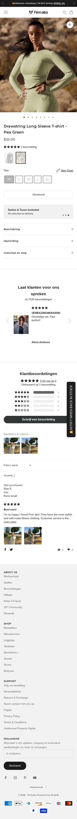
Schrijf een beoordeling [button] (38, 419)
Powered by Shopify (48, 795)
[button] (12, 146)
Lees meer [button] (10, 521)
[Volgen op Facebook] (5, 778)
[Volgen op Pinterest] (25, 778)
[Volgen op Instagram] (15, 778)
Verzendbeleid (12, 691)
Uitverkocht (38, 194)
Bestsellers (10, 627)
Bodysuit (9, 670)
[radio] (9, 158)
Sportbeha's (11, 652)
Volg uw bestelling (14, 685)
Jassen (8, 658)
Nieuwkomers (12, 633)
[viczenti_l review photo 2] (33, 536)
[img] (47, 308)
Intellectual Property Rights (20, 728)
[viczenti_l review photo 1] (13, 536)
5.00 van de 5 (48, 380)
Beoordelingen (12, 588)
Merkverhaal (11, 576)
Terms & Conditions (15, 722)
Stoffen (8, 582)
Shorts (7, 664)
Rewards (9, 613)
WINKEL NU (59, 3)
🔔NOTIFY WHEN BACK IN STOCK (71, 409)
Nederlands (36, 787)
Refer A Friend (12, 601)
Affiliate (8, 594)
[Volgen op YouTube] (35, 778)
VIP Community (13, 607)
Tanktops (9, 646)
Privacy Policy (12, 716)
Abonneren (15, 765)
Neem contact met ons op (19, 703)
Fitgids (8, 709)
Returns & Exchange (16, 697)
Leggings (9, 640)
